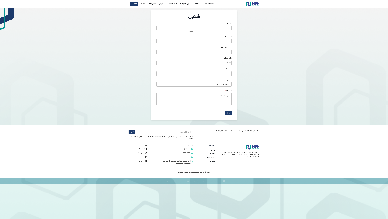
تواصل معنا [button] (152, 3)
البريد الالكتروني (226, 47)
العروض (161, 3)
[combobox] (229, 63)
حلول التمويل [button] (185, 3)
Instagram (141, 153)
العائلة (191, 31)
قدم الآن (134, 3)
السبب (229, 80)
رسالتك (228, 91)
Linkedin (141, 161)
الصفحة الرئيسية (210, 3)
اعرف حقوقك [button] (172, 3)
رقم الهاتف (227, 58)
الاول (230, 31)
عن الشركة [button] (198, 3)
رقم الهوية (227, 36)
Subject (228, 69)
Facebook (142, 149)
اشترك (132, 131)
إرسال (228, 113)
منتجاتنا (212, 160)
